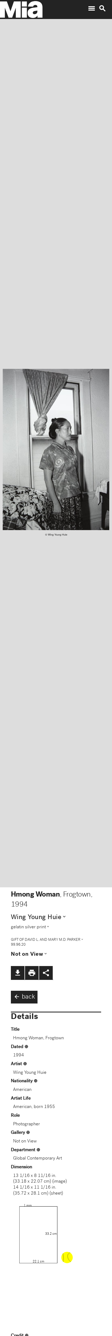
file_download (18, 973)
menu (92, 8)
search (102, 8)
